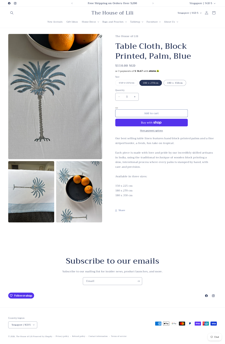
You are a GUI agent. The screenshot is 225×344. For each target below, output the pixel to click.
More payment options (151, 130)
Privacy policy (62, 336)
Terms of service (119, 336)
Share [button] (122, 210)
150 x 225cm (128, 83)
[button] (11, 12)
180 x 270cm (150, 83)
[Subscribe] (138, 281)
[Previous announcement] (72, 3)
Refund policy (78, 336)
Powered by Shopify (42, 336)
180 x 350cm (175, 83)
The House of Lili (24, 336)
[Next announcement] (153, 3)
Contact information (98, 336)
